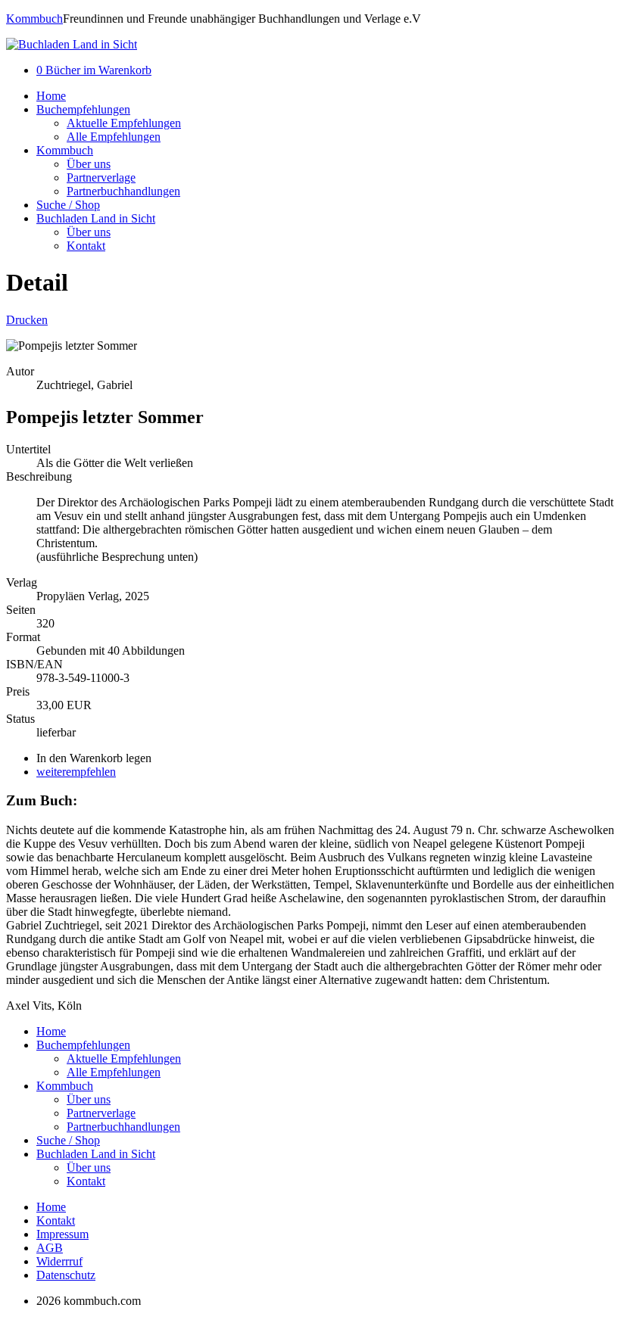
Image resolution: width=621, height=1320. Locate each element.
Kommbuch (34, 18)
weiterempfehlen (76, 771)
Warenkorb (93, 70)
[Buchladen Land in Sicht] (71, 44)
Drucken (27, 319)
